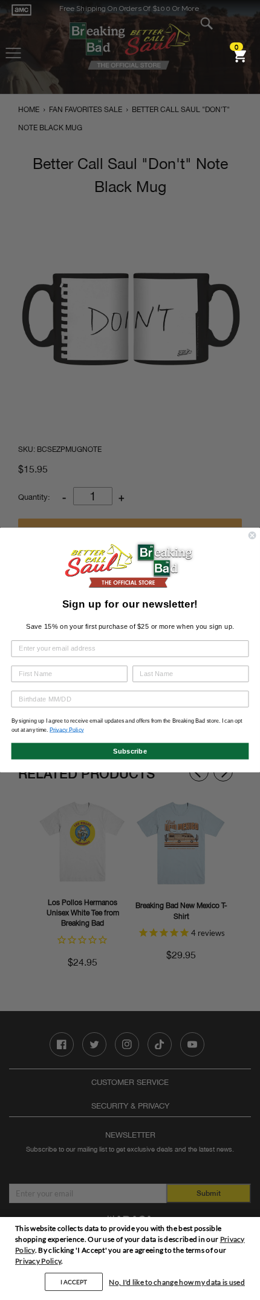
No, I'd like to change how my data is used (177, 1282)
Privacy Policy (38, 1260)
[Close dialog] (252, 535)
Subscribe (130, 750)
